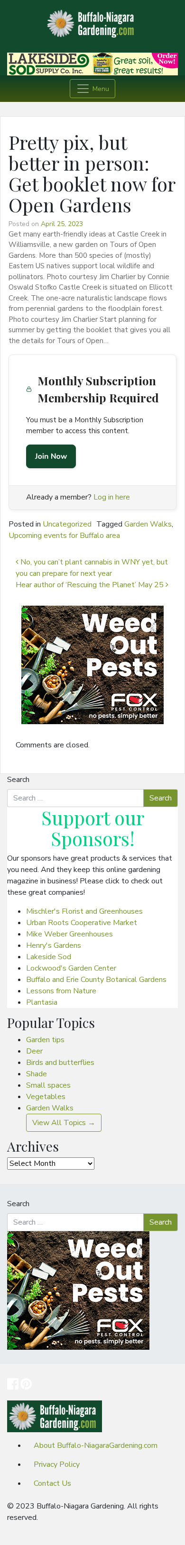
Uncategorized (67, 524)
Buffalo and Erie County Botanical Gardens (96, 979)
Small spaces (48, 1085)
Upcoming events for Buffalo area (64, 535)
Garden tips (45, 1040)
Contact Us (52, 1483)
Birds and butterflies (60, 1062)
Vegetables (45, 1096)
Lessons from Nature (61, 991)
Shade (36, 1074)
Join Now (51, 456)
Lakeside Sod (48, 957)
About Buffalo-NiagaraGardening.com (95, 1445)
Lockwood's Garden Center (71, 968)
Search (18, 779)
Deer (34, 1051)
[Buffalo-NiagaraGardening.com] (92, 21)
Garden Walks (148, 524)
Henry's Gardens (53, 945)
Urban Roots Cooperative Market (81, 923)
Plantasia (41, 1002)
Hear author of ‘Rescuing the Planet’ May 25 (91, 585)
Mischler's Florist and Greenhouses (84, 911)
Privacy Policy (57, 1464)
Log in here (111, 497)
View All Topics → (63, 1123)
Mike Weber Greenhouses (69, 934)
